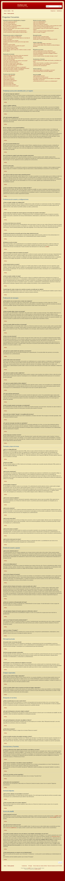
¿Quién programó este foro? (39, 75)
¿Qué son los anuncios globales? (10, 80)
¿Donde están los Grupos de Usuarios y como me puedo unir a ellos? (47, 25)
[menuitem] (12, 11)
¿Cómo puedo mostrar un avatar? (10, 47)
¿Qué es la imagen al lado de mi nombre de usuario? (14, 45)
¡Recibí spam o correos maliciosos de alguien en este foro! (45, 39)
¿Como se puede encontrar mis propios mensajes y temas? (45, 56)
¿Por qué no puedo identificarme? (10, 26)
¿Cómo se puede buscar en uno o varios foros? (43, 50)
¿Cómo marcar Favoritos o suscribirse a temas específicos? (45, 63)
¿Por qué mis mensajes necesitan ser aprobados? (13, 69)
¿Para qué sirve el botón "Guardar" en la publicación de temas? (16, 68)
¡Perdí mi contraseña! (7, 29)
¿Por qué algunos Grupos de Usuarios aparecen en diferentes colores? (46, 29)
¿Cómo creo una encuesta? (9, 59)
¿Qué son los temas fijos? (8, 83)
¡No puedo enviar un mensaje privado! (41, 36)
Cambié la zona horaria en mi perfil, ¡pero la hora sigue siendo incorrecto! (16, 42)
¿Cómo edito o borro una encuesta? (10, 61)
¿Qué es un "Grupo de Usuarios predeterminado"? (43, 30)
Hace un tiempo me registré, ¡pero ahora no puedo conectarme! (16, 28)
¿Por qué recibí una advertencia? (10, 65)
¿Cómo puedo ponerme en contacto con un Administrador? (45, 81)
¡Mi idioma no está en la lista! (9, 44)
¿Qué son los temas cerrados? (9, 84)
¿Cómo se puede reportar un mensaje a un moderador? (14, 67)
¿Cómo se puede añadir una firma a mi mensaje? (13, 58)
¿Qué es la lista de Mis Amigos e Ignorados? (42, 43)
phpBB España (38, 869)
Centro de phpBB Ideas (11, 827)
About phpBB (53, 817)
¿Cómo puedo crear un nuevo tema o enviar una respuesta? (15, 55)
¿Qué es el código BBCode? (9, 75)
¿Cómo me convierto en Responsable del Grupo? (43, 26)
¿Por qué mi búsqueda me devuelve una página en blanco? (45, 53)
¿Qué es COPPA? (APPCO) (9, 23)
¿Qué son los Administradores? (39, 21)
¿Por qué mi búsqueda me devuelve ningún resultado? (44, 52)
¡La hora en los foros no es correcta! (10, 40)
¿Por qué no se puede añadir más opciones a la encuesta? (15, 60)
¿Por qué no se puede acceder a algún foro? (12, 63)
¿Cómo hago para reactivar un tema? (11, 71)
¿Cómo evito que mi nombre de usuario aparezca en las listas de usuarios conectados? (16, 38)
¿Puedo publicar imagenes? (9, 79)
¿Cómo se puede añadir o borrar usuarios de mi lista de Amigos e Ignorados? (46, 46)
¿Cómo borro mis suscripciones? (40, 65)
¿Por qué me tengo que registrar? (10, 21)
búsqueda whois (55, 836)
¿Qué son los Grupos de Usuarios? (40, 24)
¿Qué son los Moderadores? (39, 23)
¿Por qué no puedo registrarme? (10, 24)
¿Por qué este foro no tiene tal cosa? (40, 77)
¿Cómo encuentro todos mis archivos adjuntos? (43, 71)
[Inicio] (10, 5)
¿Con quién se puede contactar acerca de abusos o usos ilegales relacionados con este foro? (46, 79)
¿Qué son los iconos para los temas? (11, 85)
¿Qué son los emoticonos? (8, 78)
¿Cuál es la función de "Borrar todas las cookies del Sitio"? (15, 32)
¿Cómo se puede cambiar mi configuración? (12, 36)
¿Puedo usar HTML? (7, 76)
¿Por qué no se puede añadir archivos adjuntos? (13, 64)
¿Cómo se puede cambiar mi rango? (10, 48)
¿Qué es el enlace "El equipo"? (39, 32)
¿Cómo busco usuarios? (38, 54)
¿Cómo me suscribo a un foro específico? (41, 64)
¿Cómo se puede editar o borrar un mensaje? (12, 56)
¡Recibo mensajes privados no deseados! (41, 37)
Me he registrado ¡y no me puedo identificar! (12, 25)
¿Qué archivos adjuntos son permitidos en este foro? (44, 70)
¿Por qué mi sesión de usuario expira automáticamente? (14, 30)
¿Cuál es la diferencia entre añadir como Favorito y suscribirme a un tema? (47, 61)
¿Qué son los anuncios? (8, 82)
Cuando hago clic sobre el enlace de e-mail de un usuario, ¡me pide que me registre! (17, 50)
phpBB (47, 246)
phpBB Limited (58, 816)
